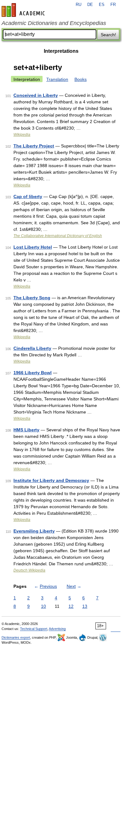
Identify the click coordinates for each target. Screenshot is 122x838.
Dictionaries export (16, 637)
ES (101, 4)
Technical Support (33, 629)
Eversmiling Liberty (34, 530)
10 (43, 606)
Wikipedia (21, 134)
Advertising (57, 629)
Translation (57, 79)
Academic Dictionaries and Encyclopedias (54, 23)
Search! (108, 34)
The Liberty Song (31, 297)
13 (84, 606)
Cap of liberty (27, 196)
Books (80, 79)
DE (90, 4)
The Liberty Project (33, 145)
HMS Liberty (26, 429)
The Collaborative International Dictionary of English (57, 236)
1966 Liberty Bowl (32, 372)
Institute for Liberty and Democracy (51, 480)
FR (113, 4)
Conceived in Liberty (35, 95)
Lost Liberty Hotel (32, 247)
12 (71, 606)
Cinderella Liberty (32, 348)
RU (78, 4)
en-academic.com (24, 10)
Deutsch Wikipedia (29, 570)
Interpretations (61, 51)
